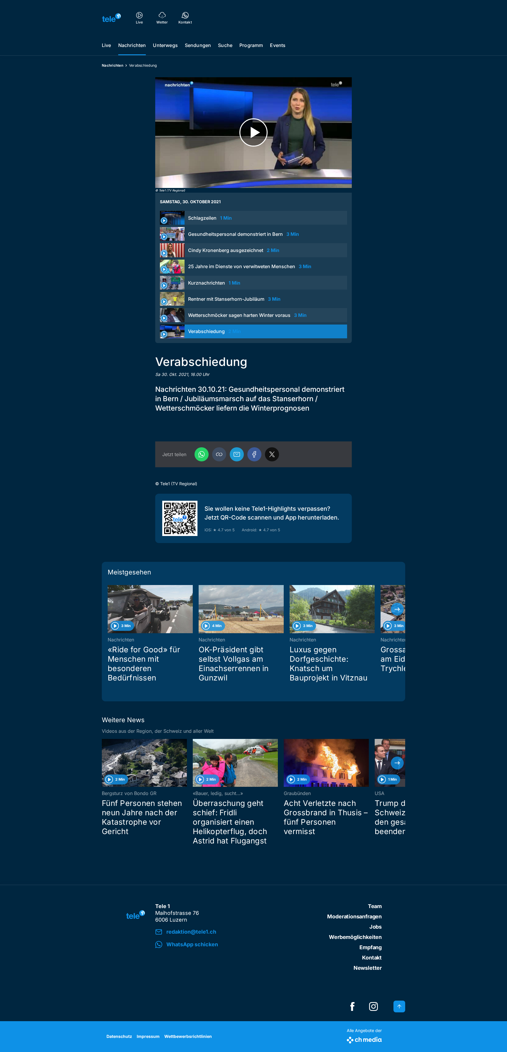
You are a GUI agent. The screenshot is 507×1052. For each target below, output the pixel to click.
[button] (219, 454)
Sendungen (198, 45)
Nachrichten (132, 45)
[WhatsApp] (202, 454)
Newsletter (368, 968)
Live (106, 45)
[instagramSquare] (373, 1006)
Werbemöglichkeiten (355, 937)
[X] (272, 454)
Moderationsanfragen (354, 916)
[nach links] (109, 609)
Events (277, 45)
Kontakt (372, 957)
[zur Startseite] (111, 18)
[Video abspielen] (253, 132)
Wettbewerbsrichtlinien (188, 1036)
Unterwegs (165, 45)
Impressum (148, 1036)
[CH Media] (364, 1039)
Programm (251, 45)
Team (375, 906)
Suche (225, 45)
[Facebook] (254, 454)
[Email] (237, 454)
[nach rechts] (397, 609)
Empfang (370, 947)
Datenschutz (119, 1036)
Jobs (375, 927)
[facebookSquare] (352, 1006)
